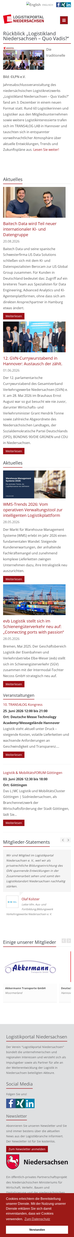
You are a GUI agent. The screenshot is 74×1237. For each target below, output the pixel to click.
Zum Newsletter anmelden (27, 1149)
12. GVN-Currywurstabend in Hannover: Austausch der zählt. (32, 360)
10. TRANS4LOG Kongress (23, 704)
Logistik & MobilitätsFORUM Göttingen (32, 772)
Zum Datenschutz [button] (37, 1219)
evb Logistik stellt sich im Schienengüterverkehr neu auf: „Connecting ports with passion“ (33, 626)
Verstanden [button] (37, 1229)
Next (69, 940)
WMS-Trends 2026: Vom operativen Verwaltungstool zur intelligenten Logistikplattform (32, 509)
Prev (64, 940)
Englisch (47, 4)
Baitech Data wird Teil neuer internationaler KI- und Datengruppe (30, 229)
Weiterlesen (14, 316)
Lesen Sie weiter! (45, 149)
